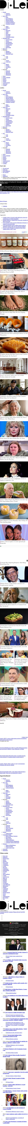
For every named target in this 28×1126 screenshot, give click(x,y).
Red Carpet (5, 862)
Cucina (7, 60)
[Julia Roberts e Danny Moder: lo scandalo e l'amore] (15, 969)
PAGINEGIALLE (11, 924)
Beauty (7, 64)
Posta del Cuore (9, 54)
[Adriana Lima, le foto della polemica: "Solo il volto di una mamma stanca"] (15, 1024)
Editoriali (8, 71)
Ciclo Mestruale (6, 884)
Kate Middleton (9, 18)
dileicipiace (8, 73)
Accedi (2, 9)
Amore (7, 800)
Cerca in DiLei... (4, 910)
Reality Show (6, 858)
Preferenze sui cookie (12, 930)
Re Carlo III (5, 172)
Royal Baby (5, 897)
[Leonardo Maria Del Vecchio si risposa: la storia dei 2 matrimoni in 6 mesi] (15, 945)
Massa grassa (9, 838)
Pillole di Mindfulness (11, 845)
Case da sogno (9, 39)
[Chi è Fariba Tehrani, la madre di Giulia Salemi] (15, 1076)
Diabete (4, 887)
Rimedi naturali (6, 892)
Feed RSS (22, 912)
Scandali (5, 871)
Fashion (7, 65)
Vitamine (5, 891)
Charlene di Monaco (10, 22)
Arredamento (9, 42)
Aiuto (18, 930)
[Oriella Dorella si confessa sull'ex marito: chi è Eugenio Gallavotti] (15, 980)
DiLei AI (5, 48)
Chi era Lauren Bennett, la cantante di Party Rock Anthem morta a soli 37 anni (14, 228)
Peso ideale (8, 837)
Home (4, 174)
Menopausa (5, 886)
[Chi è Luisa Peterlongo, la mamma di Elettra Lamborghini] (15, 1118)
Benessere (8, 30)
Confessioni (5, 869)
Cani (7, 56)
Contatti (4, 85)
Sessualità (8, 35)
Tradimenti (5, 863)
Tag (4, 899)
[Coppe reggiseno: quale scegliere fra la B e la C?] (15, 1111)
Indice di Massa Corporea (11, 836)
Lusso (4, 873)
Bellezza (8, 27)
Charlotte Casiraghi (10, 24)
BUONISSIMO (11, 927)
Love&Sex (8, 67)
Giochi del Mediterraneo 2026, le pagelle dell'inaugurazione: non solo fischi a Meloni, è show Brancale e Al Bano (13, 748)
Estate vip (5, 169)
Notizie (4, 81)
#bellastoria (8, 74)
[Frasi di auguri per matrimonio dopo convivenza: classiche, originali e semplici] (15, 1015)
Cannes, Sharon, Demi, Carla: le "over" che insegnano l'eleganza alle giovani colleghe (12, 764)
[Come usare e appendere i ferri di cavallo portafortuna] (15, 1064)
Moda (7, 26)
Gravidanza (5, 883)
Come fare (8, 61)
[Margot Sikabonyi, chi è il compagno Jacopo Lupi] (15, 1046)
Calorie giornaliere (10, 840)
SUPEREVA (17, 927)
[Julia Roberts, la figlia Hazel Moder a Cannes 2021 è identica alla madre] (15, 987)
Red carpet (2, 193)
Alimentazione (6, 896)
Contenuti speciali (4, 912)
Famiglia (5, 879)
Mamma (7, 51)
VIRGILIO (6, 924)
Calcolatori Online (10, 37)
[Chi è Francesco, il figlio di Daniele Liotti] (15, 1005)
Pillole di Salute (9, 846)
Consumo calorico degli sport (12, 842)
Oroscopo (5, 84)
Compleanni (5, 865)
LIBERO (3, 924)
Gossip (4, 866)
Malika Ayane (10, 191)
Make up (5, 878)
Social (4, 860)
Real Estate (8, 47)
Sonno (4, 893)
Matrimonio (8, 52)
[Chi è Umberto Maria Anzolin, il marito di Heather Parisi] (15, 1052)
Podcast (4, 80)
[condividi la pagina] (1, 185)
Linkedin (5, 206)
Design (7, 41)
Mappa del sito (16, 912)
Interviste (8, 72)
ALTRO (2, 87)
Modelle (5, 861)
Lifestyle (8, 13)
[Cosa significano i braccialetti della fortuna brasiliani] (15, 993)
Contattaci (10, 912)
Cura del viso (6, 877)
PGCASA (24, 924)
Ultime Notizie (9, 833)
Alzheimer (5, 890)
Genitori (5, 882)
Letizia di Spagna (10, 21)
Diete (7, 33)
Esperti (4, 78)
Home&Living (6, 38)
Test (7, 68)
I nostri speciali (6, 82)
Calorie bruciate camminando (12, 841)
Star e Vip (5, 16)
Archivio (2, 913)
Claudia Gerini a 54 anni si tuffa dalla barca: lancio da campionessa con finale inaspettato (15, 218)
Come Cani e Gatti (10, 847)
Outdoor (8, 46)
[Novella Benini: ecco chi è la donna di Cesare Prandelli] (15, 1100)
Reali (7, 17)
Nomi (4, 76)
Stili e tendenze (6, 874)
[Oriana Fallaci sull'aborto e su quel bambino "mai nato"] (15, 1082)
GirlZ (4, 63)
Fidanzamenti (6, 870)
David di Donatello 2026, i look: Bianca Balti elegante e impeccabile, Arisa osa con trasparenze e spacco (12, 772)
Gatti (7, 58)
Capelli (4, 875)
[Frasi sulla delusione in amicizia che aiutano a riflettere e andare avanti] (15, 1039)
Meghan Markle (9, 20)
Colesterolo (5, 888)
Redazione (5, 850)
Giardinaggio (9, 44)
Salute (7, 31)
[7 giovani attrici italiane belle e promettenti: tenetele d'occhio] (15, 1032)
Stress (4, 895)
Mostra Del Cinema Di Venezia (21, 191)
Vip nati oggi (6, 168)
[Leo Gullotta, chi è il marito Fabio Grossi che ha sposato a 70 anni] (15, 957)
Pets (4, 55)
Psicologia (8, 34)
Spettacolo (8, 14)
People (4, 12)
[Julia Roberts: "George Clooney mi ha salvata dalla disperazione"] (15, 1088)
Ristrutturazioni (9, 43)
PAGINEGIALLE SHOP (19, 924)
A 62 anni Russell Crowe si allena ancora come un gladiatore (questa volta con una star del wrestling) (14, 226)
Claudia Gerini (3, 191)
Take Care (5, 29)
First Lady (5, 856)
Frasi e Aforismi (6, 77)
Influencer (5, 857)
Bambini (5, 880)
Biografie (5, 867)
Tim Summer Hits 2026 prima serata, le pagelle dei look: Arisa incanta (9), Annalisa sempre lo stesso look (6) (12, 756)
